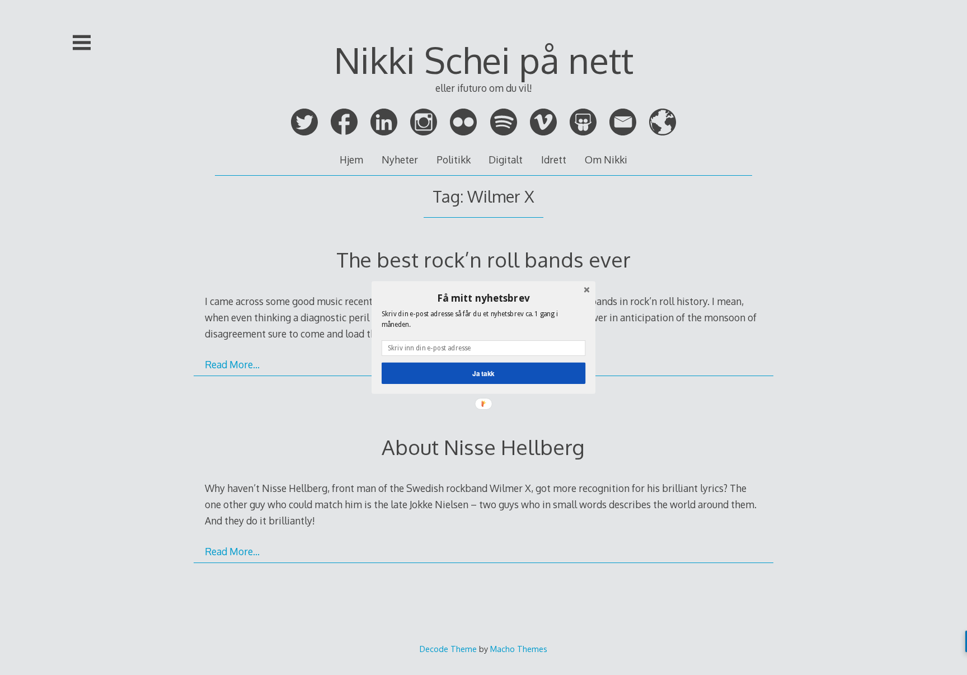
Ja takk (483, 373)
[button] (483, 297)
